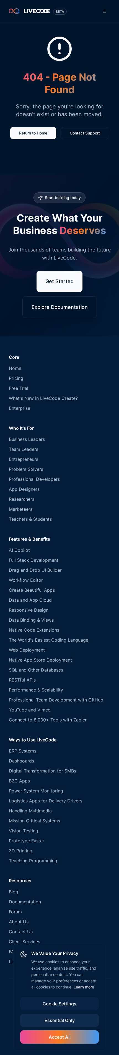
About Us (19, 921)
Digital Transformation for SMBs (42, 771)
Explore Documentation (60, 307)
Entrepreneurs (23, 459)
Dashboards (21, 761)
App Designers (24, 489)
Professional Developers (34, 479)
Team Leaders (23, 449)
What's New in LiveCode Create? (43, 398)
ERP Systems (22, 751)
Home (15, 368)
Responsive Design (28, 610)
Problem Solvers (26, 469)
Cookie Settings (59, 1003)
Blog (13, 891)
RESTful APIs (22, 680)
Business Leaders (27, 439)
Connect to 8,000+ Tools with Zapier (48, 720)
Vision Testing (23, 830)
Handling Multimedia (30, 811)
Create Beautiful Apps (32, 590)
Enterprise (19, 408)
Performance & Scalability (36, 690)
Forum (15, 911)
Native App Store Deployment (40, 660)
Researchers (21, 499)
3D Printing (20, 850)
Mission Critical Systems (34, 820)
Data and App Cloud (30, 600)
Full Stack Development (33, 560)
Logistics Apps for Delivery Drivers (45, 801)
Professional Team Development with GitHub (56, 700)
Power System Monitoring (36, 791)
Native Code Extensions (34, 630)
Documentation (25, 901)
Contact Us (21, 931)
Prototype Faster (26, 840)
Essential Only (60, 1020)
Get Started (59, 281)
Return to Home (33, 133)
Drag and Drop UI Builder (35, 570)
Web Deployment (27, 650)
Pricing (16, 378)
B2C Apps (19, 781)
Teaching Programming (33, 860)
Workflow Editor (26, 580)
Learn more (84, 987)
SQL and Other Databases (36, 670)
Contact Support (85, 133)
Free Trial (18, 388)
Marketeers (20, 509)
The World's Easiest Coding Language (48, 640)
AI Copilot (19, 550)
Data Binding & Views (31, 620)
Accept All (60, 1037)
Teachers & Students (30, 519)
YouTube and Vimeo (30, 710)
